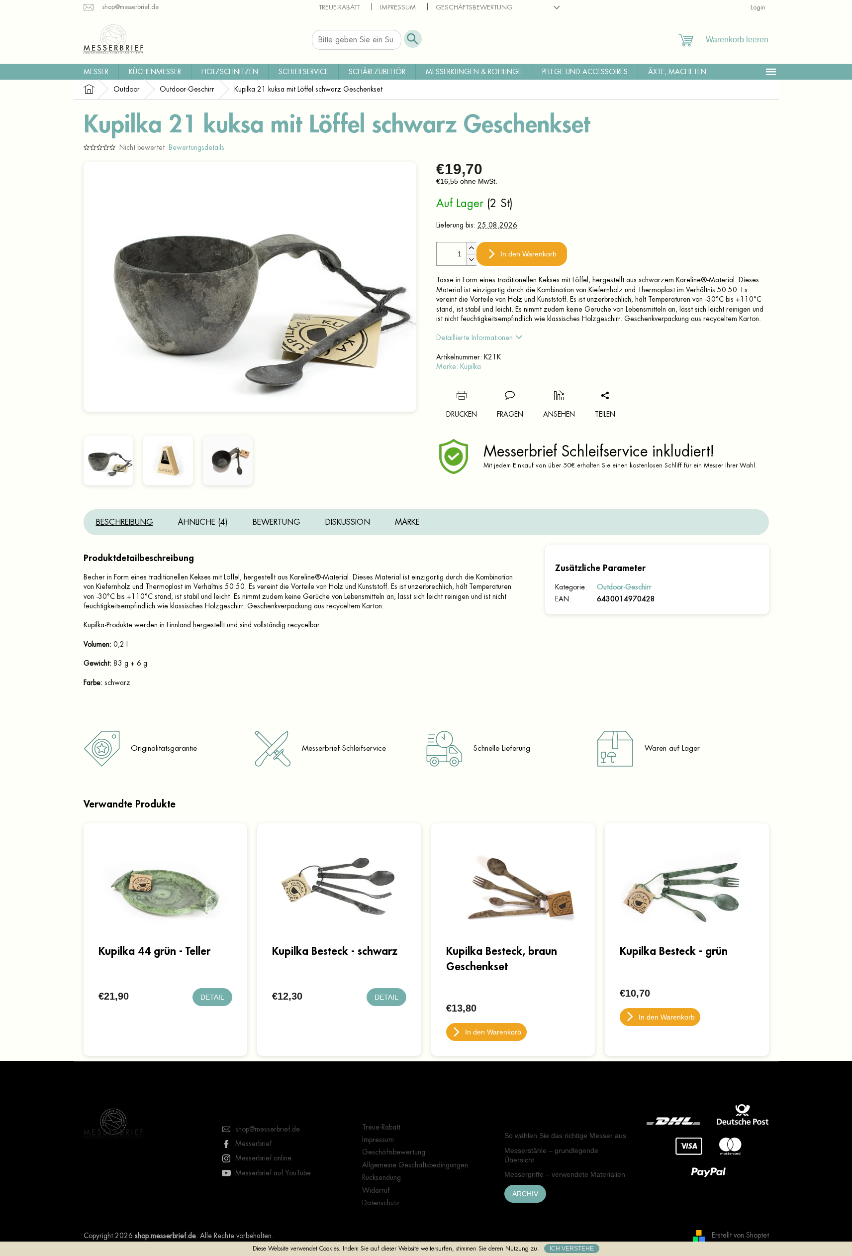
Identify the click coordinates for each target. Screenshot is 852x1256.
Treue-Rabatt (339, 7)
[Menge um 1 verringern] (471, 259)
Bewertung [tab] (276, 522)
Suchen (413, 39)
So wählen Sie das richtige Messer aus (565, 1136)
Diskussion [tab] (347, 522)
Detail (212, 997)
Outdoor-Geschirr (624, 586)
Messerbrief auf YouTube (273, 1172)
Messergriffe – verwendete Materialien (564, 1174)
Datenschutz (381, 1202)
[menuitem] (96, 72)
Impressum (398, 7)
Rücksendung (381, 1177)
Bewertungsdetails (196, 147)
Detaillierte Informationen (474, 337)
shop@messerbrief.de (267, 1129)
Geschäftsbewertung (474, 7)
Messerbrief (253, 1143)
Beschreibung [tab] (124, 522)
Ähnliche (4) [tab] (203, 522)
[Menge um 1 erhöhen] (471, 248)
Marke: (458, 366)
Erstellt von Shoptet (740, 1235)
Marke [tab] (407, 522)
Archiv (525, 1194)
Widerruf (375, 1190)
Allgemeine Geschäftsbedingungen (415, 1164)
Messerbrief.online (263, 1157)
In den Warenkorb (528, 254)
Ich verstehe (572, 1248)
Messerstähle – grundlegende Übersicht (551, 1155)
